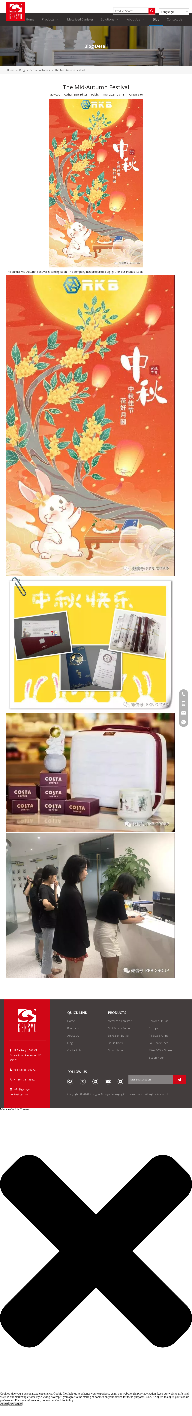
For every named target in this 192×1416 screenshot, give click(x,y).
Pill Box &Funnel (159, 1035)
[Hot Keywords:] (151, 11)
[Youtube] (108, 1081)
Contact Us (74, 1050)
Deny (11, 1403)
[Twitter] (83, 1081)
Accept (4, 1403)
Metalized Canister (120, 1021)
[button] (96, 1251)
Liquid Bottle (116, 1043)
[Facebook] (70, 1081)
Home (71, 1021)
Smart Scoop (116, 1050)
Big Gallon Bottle (118, 1035)
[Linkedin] (95, 1081)
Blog (70, 1043)
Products (73, 1028)
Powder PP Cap (159, 1021)
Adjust (18, 1403)
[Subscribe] (179, 1079)
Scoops (153, 1028)
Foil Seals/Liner (158, 1043)
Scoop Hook (156, 1057)
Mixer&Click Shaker (161, 1050)
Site (140, 94)
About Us (73, 1035)
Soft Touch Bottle (119, 1028)
